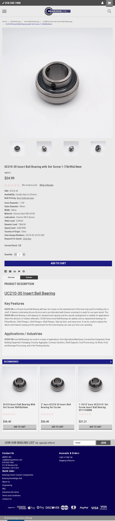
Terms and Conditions (11, 496)
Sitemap (28, 518)
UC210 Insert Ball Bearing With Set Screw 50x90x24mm (19, 406)
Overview (11, 277)
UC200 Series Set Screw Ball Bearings (57, 22)
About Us (6, 482)
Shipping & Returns (67, 461)
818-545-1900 (13, 2)
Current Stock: (12, 245)
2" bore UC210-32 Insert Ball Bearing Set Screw (56, 406)
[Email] (10, 271)
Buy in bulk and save (25, 198)
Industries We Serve (10, 492)
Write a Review (46, 185)
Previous (4, 83)
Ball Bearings (15, 22)
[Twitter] (19, 271)
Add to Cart (20, 427)
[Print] (14, 271)
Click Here (27, 239)
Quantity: (8, 254)
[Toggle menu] (4, 11)
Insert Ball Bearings (31, 22)
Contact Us (7, 499)
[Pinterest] (23, 271)
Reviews (29, 277)
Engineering (7, 485)
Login (61, 457)
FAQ (4, 489)
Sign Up (69, 457)
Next (110, 83)
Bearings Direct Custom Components (17, 475)
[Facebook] (5, 271)
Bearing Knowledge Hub (12, 478)
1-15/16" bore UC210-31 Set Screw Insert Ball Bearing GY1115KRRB (93, 407)
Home (4, 22)
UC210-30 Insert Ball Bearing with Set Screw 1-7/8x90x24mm (29, 24)
